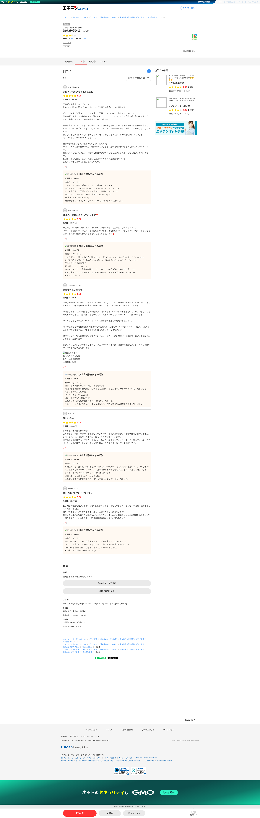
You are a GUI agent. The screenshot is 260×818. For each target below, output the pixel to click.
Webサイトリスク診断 (126, 758)
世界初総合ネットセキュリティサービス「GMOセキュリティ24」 (81, 758)
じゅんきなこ (74, 285)
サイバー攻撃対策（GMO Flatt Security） (129, 760)
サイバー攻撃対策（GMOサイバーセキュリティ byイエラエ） (95, 760)
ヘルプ (109, 730)
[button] (193, 813)
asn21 (72, 414)
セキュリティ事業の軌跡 (164, 760)
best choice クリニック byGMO (72, 740)
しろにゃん (73, 87)
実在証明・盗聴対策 (67, 760)
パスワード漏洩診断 (110, 758)
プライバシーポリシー (89, 736)
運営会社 (72, 736)
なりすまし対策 (149, 760)
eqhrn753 (73, 488)
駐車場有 (66, 46)
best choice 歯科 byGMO (97, 740)
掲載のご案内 (148, 730)
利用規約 (64, 736)
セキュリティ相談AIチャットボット (146, 757)
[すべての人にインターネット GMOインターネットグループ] (241, 2)
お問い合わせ (127, 730)
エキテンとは (91, 730)
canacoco (73, 210)
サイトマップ (169, 730)
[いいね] (64, 167)
